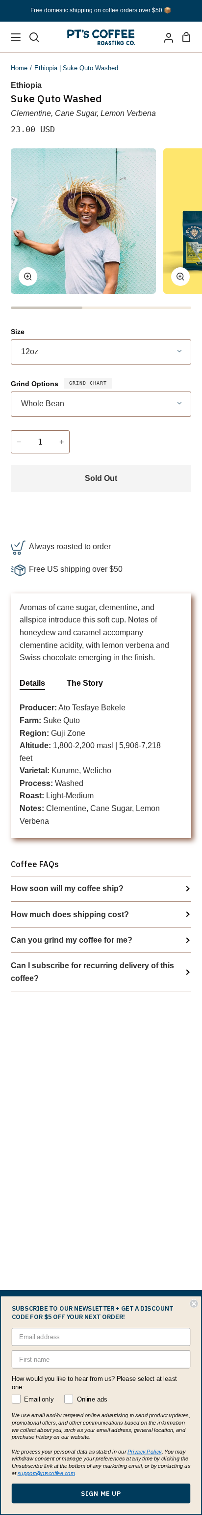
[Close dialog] (193, 1303)
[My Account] (165, 37)
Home (19, 68)
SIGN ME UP (101, 1493)
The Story (85, 683)
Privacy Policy (144, 1451)
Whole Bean (42, 403)
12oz (29, 351)
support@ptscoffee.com (46, 1473)
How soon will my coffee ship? (67, 888)
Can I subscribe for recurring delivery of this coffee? (92, 971)
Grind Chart (88, 383)
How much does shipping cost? (70, 914)
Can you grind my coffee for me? (71, 940)
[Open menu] (11, 37)
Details (32, 683)
